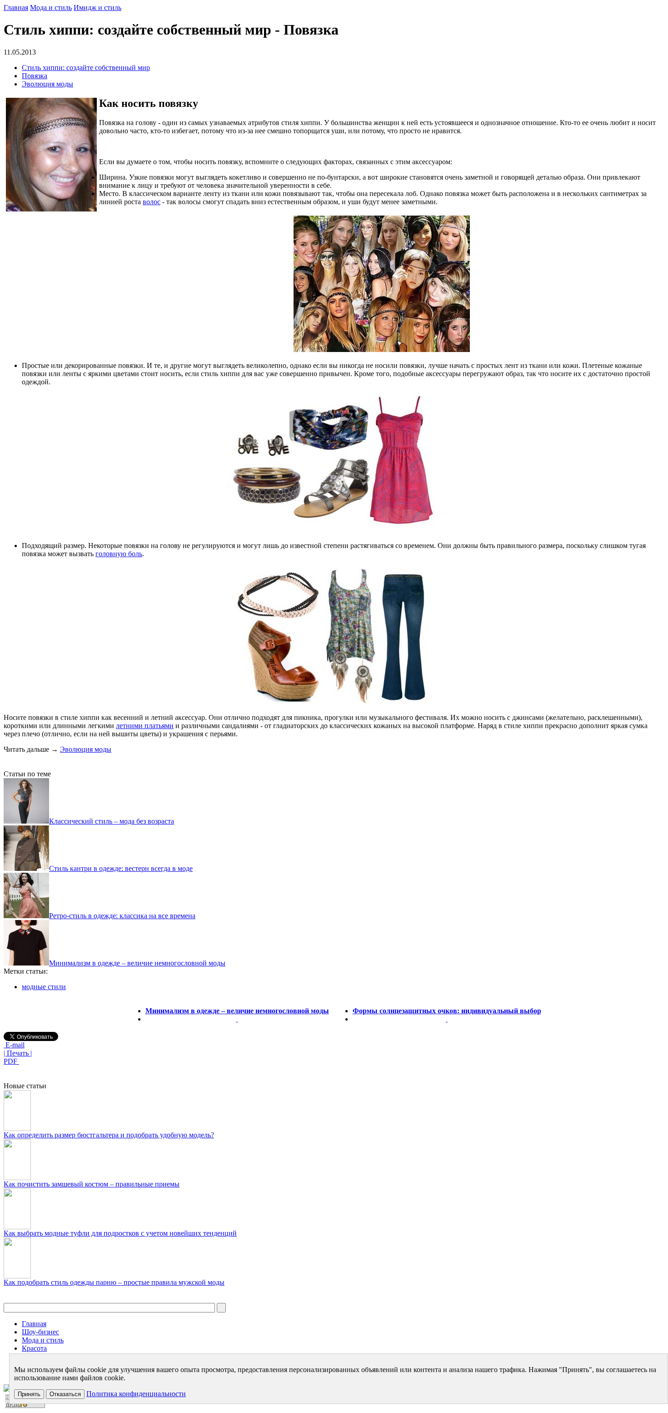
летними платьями (145, 725)
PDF (11, 1061)
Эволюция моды (47, 84)
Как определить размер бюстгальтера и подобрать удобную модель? (109, 1135)
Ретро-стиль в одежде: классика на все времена (122, 916)
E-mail (14, 1045)
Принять (29, 1394)
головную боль (118, 554)
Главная (16, 7)
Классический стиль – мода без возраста (111, 821)
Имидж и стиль (97, 7)
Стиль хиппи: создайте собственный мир (86, 67)
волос (151, 202)
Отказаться (65, 1394)
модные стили (44, 987)
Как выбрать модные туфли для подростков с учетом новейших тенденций (120, 1233)
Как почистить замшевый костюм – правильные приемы (91, 1184)
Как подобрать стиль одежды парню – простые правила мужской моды (114, 1282)
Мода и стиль (51, 7)
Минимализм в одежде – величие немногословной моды (137, 963)
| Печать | (18, 1053)
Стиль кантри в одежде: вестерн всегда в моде (121, 868)
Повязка (34, 76)
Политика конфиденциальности (136, 1394)
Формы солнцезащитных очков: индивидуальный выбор (447, 1011)
